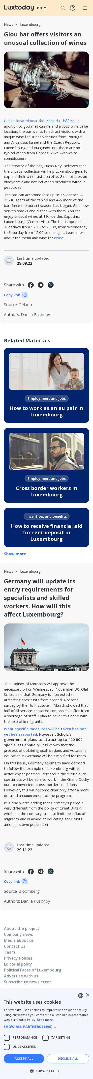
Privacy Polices (18, 958)
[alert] (46, 1034)
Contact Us (14, 946)
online (59, 237)
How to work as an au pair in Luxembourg (46, 411)
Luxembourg (30, 24)
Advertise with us (21, 976)
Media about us (19, 940)
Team (9, 952)
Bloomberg (29, 891)
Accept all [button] (24, 1058)
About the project (21, 928)
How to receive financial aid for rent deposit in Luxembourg (46, 532)
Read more (45, 1020)
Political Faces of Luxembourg (32, 970)
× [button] (87, 995)
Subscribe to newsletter (27, 982)
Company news (18, 934)
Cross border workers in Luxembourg (46, 491)
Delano (25, 304)
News (8, 24)
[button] (46, 1026)
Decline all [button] (68, 1058)
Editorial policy (18, 964)
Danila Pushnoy (35, 314)
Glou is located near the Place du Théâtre (39, 120)
